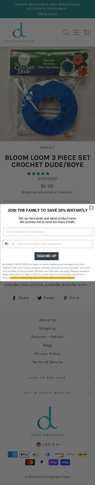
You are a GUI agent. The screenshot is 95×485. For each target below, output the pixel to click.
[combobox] (9, 244)
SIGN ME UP (46, 256)
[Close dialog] (91, 208)
